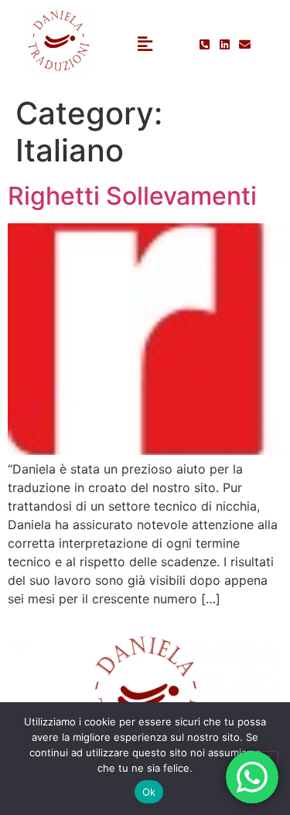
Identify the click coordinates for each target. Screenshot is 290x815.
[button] (144, 44)
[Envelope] (245, 44)
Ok (149, 792)
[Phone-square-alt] (204, 44)
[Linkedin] (225, 44)
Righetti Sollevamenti (132, 196)
